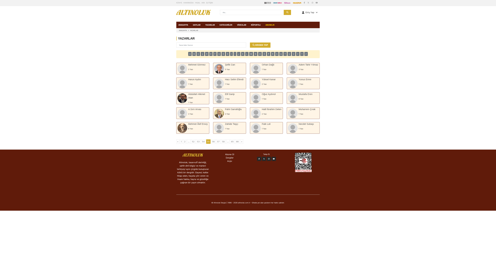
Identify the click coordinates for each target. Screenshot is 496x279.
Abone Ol (229, 154)
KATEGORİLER (226, 25)
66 (237, 141)
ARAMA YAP (261, 45)
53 (198, 141)
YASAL (197, 3)
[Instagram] (313, 3)
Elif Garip (230, 94)
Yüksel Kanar (269, 79)
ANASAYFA (183, 25)
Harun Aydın (194, 79)
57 (218, 141)
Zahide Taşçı (231, 124)
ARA (203, 3)
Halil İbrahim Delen (271, 109)
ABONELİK (270, 25)
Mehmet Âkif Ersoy (198, 124)
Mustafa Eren (305, 94)
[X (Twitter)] (308, 3)
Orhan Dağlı (268, 64)
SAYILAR (196, 25)
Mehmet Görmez (197, 64)
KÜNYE (179, 3)
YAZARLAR (210, 25)
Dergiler (230, 157)
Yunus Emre (305, 79)
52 (193, 141)
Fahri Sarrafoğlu (233, 109)
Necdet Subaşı (306, 124)
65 (232, 141)
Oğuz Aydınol (269, 94)
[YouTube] (317, 3)
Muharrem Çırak (307, 109)
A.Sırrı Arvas (194, 109)
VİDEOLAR (241, 25)
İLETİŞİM (209, 3)
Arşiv (229, 161)
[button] (310, 12)
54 (203, 141)
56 (213, 141)
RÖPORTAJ (256, 25)
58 (223, 141)
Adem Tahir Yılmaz (308, 64)
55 (208, 141)
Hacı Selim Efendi (234, 79)
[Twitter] (264, 159)
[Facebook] (304, 3)
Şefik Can (230, 64)
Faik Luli (266, 124)
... (188, 141)
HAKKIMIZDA (188, 3)
